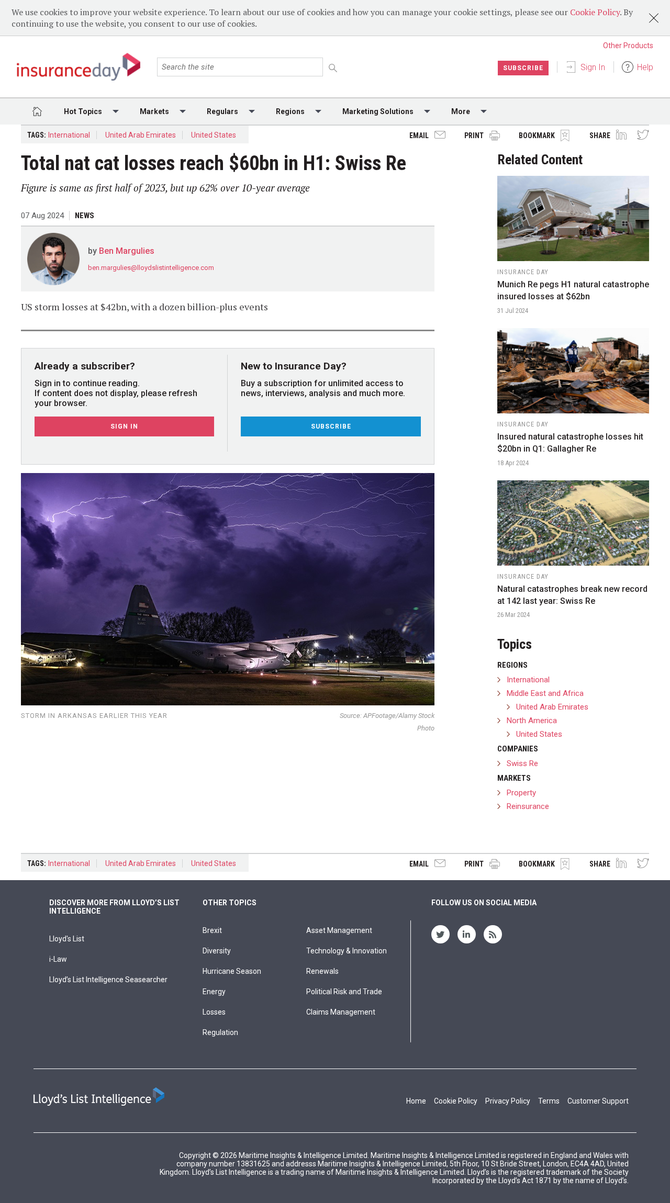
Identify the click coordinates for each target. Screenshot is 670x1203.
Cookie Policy (595, 12)
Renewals (322, 971)
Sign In (592, 67)
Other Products (628, 45)
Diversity (217, 951)
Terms (549, 1101)
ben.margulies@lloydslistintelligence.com (151, 268)
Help (645, 67)
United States (213, 135)
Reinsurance (528, 806)
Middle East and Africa (545, 693)
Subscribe (523, 68)
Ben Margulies (126, 251)
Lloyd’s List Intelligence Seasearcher (108, 979)
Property (521, 792)
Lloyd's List (66, 939)
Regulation (220, 1032)
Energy (214, 991)
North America (532, 720)
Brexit (212, 930)
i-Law (58, 959)
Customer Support (598, 1101)
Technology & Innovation (346, 951)
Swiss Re (522, 763)
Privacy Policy (507, 1101)
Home (416, 1101)
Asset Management (339, 930)
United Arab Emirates (140, 135)
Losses (214, 1012)
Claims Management (340, 1012)
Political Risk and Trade (344, 991)
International (69, 135)
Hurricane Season (232, 971)
